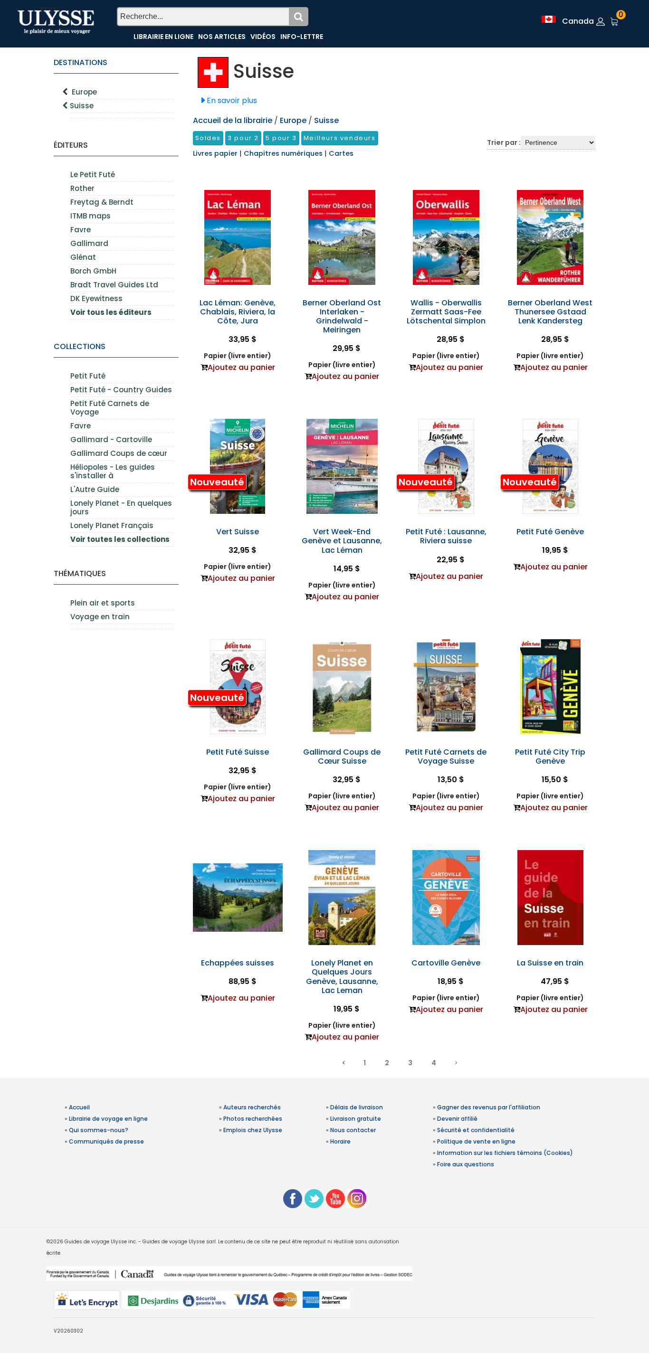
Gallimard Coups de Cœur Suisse (342, 756)
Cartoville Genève (445, 962)
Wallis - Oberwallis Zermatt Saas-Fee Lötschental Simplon (446, 311)
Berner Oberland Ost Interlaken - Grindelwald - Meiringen (342, 316)
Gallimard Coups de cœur (118, 453)
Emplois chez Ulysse (252, 1130)
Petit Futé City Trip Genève (550, 756)
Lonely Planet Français (111, 525)
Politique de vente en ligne (476, 1141)
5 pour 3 (281, 137)
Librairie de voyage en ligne (108, 1119)
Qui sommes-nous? (98, 1130)
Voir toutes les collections (120, 539)
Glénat (83, 257)
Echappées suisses (237, 962)
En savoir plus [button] (232, 100)
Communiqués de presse (106, 1141)
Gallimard (89, 243)
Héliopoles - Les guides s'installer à (112, 471)
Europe (84, 92)
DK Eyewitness (96, 298)
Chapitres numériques (284, 153)
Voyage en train (100, 617)
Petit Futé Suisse (237, 752)
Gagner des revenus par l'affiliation (488, 1107)
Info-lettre (301, 36)
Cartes (341, 153)
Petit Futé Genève (550, 531)
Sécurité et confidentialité (476, 1130)
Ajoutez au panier (241, 367)
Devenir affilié (457, 1119)
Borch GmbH (93, 271)
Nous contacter (353, 1130)
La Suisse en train (550, 962)
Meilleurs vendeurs (340, 137)
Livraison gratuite (355, 1119)
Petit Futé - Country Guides (121, 390)
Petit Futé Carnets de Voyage (109, 407)
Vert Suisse (237, 531)
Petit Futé (87, 376)
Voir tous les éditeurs (111, 312)
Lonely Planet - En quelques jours (121, 507)
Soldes (208, 137)
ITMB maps (90, 216)
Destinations (80, 62)
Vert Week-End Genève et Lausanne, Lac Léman (342, 540)
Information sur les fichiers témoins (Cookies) (505, 1153)
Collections (79, 346)
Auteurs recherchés (252, 1107)
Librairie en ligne (163, 36)
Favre (80, 230)
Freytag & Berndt (102, 202)
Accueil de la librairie (232, 120)
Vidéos (263, 36)
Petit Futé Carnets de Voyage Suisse (446, 756)
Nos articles (222, 36)
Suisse (82, 106)
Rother (82, 188)
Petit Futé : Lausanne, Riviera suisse (446, 536)
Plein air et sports (102, 603)
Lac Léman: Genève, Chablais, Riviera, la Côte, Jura (238, 311)
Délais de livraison (356, 1107)
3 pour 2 (243, 137)
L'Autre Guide (94, 489)
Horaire (340, 1141)
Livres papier (216, 153)
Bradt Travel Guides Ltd (114, 285)
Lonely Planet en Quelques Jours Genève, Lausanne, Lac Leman (342, 976)
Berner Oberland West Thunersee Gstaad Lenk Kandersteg (550, 311)
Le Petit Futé (92, 175)
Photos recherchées (252, 1119)
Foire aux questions (465, 1164)
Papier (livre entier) (237, 355)
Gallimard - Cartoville (111, 440)
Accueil (79, 1107)
